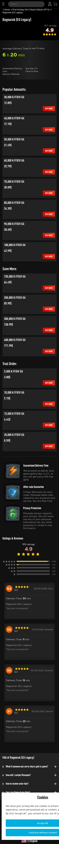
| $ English (32, 841)
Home (7, 9)
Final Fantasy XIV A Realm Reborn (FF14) (31, 9)
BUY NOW (48, 108)
